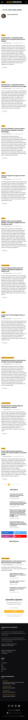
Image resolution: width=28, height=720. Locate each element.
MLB (2, 665)
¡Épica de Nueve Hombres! (9, 688)
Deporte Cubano (6, 403)
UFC (2, 671)
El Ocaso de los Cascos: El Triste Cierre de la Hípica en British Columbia (13, 683)
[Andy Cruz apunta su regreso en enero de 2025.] (14, 168)
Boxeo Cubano (5, 265)
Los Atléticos (4, 663)
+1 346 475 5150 (10, 645)
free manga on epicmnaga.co (9, 694)
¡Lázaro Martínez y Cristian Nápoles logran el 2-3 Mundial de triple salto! (18, 575)
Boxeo (3, 35)
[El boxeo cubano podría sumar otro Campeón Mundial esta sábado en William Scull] (14, 260)
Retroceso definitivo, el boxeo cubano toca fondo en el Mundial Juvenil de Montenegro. (13, 130)
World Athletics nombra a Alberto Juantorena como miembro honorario (18, 589)
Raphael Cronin (6, 690)
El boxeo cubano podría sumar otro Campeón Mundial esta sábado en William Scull (12, 269)
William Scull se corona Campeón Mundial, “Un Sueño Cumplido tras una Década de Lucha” (13, 222)
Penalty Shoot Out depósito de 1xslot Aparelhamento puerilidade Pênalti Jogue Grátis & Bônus (18, 503)
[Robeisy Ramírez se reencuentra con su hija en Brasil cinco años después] (14, 552)
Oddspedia (17, 710)
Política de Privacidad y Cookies (8, 650)
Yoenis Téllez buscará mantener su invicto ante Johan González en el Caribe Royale (14, 452)
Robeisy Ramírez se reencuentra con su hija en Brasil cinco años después (13, 561)
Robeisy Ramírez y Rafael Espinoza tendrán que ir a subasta (12, 406)
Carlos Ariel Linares (12, 14)
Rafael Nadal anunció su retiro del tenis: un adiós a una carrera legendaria (13, 361)
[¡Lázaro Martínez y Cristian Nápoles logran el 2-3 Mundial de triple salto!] (4, 575)
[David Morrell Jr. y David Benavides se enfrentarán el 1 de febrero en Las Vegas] (14, 77)
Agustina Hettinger (7, 686)
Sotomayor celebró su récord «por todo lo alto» (17, 581)
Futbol (2, 667)
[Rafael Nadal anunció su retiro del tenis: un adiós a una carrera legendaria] (14, 352)
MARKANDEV (22, 716)
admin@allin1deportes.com (10, 644)
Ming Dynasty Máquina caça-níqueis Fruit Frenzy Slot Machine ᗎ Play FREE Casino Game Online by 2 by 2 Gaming (18, 523)
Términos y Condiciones (6, 651)
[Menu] (2, 2)
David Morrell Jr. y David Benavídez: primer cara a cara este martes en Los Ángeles (13, 39)
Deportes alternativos (8, 357)
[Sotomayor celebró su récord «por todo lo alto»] (4, 582)
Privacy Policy (13, 616)
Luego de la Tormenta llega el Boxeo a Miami (13, 315)
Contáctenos (4, 653)
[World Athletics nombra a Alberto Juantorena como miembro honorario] (4, 589)
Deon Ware (5, 680)
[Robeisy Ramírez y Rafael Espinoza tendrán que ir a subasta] (14, 398)
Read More (4, 67)
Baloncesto (3, 669)
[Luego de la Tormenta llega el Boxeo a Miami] (14, 307)
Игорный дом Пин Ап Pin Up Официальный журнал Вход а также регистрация (17, 495)
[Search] (26, 2)
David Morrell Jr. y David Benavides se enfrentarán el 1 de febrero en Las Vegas (13, 85)
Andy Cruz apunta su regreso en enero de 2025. (13, 176)
